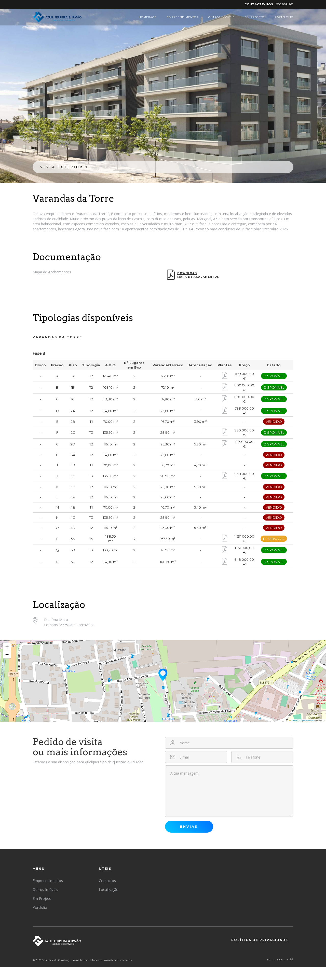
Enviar (189, 826)
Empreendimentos (182, 17)
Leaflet (294, 720)
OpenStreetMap (307, 720)
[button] (132, 178)
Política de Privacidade (259, 940)
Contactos (107, 880)
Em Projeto (42, 898)
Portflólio (284, 17)
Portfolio (40, 907)
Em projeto (254, 17)
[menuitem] (268, 4)
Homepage (148, 17)
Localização (108, 889)
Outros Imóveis (221, 17)
